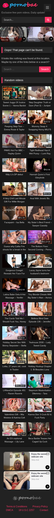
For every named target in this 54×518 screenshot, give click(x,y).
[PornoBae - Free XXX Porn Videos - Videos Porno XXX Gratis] (22, 6)
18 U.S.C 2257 (26, 510)
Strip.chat (4, 40)
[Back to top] (44, 509)
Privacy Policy (40, 506)
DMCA (9, 510)
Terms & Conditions (16, 506)
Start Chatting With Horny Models (36, 37)
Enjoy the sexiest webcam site (8, 37)
